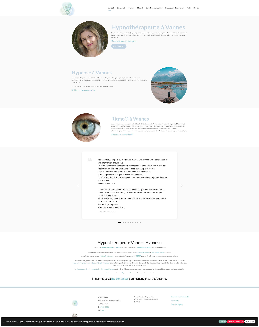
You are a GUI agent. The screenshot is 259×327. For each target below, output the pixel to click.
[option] (129, 185)
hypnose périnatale (157, 252)
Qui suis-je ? (121, 8)
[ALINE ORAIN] (67, 8)
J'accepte (223, 321)
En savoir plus (249, 321)
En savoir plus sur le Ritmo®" (123, 134)
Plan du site (175, 301)
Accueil (111, 8)
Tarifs (189, 8)
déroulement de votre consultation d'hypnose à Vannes (95, 269)
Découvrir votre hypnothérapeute (124, 41)
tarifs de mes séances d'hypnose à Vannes (120, 273)
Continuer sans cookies (235, 321)
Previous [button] (77, 185)
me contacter (119, 278)
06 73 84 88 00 (119, 46)
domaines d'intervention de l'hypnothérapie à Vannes (91, 263)
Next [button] (181, 185)
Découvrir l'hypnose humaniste (84, 90)
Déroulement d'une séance (174, 8)
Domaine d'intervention (154, 8)
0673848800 (104, 307)
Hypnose (131, 8)
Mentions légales (177, 304)
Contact (196, 8)
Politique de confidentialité (180, 297)
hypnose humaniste (142, 252)
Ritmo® (140, 8)
